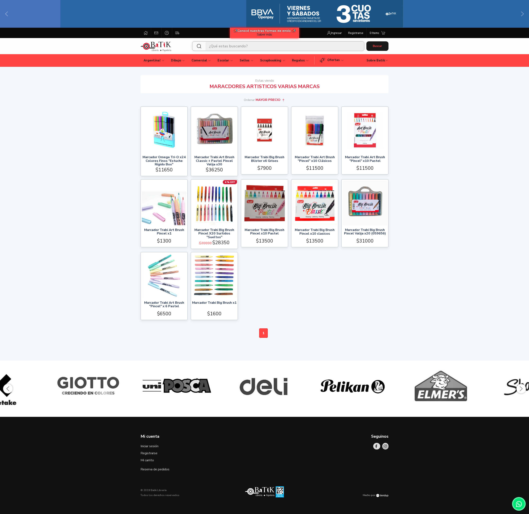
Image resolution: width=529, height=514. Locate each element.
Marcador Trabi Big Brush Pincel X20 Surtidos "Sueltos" (214, 233)
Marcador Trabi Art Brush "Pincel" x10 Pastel (365, 159)
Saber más (264, 34)
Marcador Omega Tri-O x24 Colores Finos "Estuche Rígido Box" (164, 160)
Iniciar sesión (149, 446)
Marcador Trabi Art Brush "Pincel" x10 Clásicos (315, 159)
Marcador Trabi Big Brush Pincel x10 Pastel (264, 232)
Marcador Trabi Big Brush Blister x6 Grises (264, 159)
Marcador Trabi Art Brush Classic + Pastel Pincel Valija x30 (214, 160)
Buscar (377, 46)
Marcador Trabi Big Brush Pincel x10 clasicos (315, 232)
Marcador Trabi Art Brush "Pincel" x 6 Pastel (164, 305)
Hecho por (369, 495)
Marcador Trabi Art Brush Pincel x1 (164, 232)
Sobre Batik (376, 60)
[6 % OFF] (214, 202)
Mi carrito (147, 460)
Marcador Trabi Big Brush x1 (214, 303)
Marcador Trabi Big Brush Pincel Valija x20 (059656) (365, 232)
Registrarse (149, 453)
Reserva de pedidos (155, 469)
